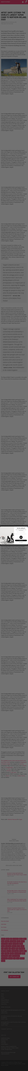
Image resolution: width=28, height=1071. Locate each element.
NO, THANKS (21, 542)
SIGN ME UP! (21, 540)
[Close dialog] (27, 527)
